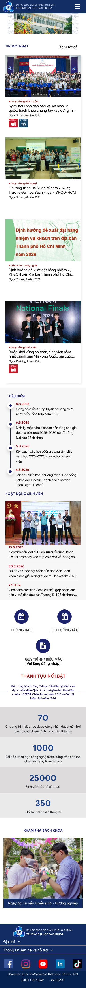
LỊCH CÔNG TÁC (64, 630)
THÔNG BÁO (21, 630)
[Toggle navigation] (77, 7)
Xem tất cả (68, 47)
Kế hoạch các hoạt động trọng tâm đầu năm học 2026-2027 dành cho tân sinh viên (44, 456)
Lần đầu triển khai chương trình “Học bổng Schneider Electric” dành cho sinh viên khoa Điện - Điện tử (46, 480)
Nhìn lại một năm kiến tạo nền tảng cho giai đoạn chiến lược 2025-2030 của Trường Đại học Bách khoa (46, 433)
